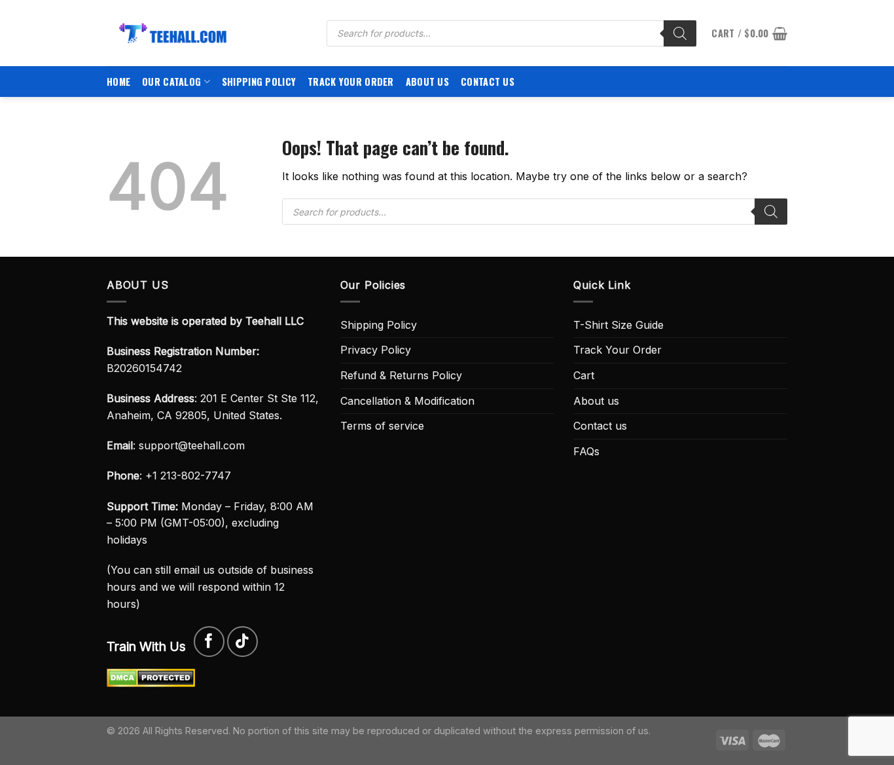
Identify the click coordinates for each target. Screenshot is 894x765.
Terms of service (382, 425)
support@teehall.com (192, 445)
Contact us (487, 81)
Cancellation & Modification (407, 400)
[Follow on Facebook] (209, 641)
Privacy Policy (375, 349)
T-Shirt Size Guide (618, 324)
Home (118, 81)
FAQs (586, 451)
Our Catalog (171, 81)
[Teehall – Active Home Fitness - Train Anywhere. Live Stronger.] (207, 33)
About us (427, 81)
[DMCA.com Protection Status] (151, 677)
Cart (583, 375)
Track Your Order (351, 81)
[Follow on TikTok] (242, 641)
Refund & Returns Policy (401, 375)
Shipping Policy (259, 81)
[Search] (680, 33)
